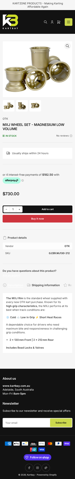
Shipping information (46, 285)
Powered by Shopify (47, 474)
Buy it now (37, 218)
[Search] (45, 22)
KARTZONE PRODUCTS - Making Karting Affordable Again (37, 5)
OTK (5, 118)
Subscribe (60, 422)
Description (15, 285)
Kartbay (31, 474)
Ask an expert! (11, 275)
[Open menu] (68, 22)
